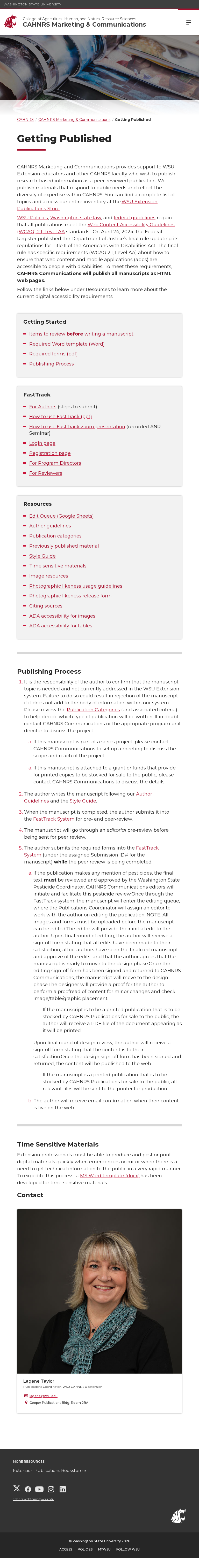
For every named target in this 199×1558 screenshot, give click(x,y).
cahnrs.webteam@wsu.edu (33, 1499)
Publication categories (55, 536)
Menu (188, 22)
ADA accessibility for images (62, 616)
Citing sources (45, 606)
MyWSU (104, 1549)
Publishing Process (51, 364)
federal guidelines (134, 218)
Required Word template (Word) (67, 344)
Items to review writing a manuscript (81, 334)
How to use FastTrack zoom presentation (77, 427)
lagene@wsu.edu (44, 1396)
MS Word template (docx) (110, 1176)
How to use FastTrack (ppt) (60, 416)
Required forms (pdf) (53, 354)
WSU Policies (32, 218)
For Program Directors (55, 463)
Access (65, 1549)
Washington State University (32, 4)
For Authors (42, 407)
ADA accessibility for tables (60, 626)
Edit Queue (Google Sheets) (61, 516)
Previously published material (64, 546)
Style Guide (42, 556)
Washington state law (75, 218)
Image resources (48, 576)
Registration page (50, 453)
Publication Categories (93, 710)
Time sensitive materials (58, 566)
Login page (42, 443)
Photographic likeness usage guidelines (75, 586)
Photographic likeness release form (70, 596)
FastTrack (37, 395)
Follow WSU (128, 1549)
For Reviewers (45, 473)
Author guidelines (50, 526)
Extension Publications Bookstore (48, 1470)
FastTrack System (54, 819)
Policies (85, 1549)
